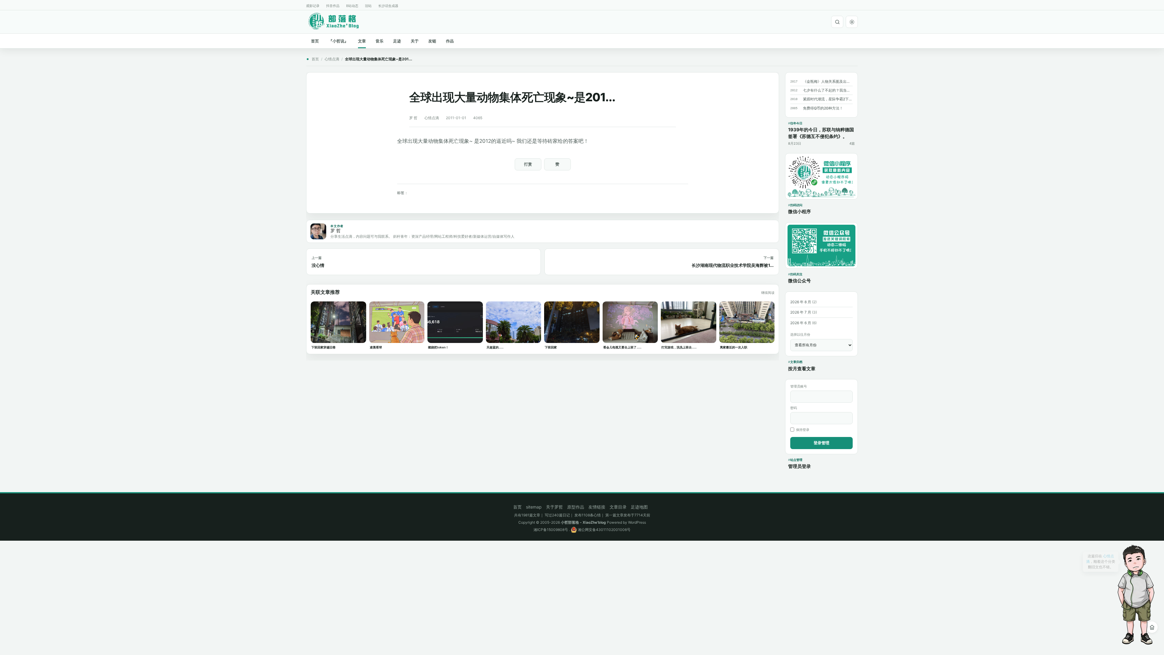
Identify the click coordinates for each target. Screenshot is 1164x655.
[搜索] (837, 22)
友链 (432, 41)
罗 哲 (413, 118)
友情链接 (596, 506)
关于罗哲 (554, 506)
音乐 (379, 41)
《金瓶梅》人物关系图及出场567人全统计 (828, 81)
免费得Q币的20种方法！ (823, 108)
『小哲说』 (338, 41)
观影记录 (312, 6)
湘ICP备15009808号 (551, 529)
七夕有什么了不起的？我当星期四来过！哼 (828, 90)
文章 (362, 41)
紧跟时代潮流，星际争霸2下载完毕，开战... (828, 99)
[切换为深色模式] (852, 22)
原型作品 (575, 506)
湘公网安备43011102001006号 (603, 529)
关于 (415, 41)
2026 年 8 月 (800, 302)
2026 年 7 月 (800, 312)
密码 (793, 408)
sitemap (534, 506)
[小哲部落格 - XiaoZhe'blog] (338, 21)
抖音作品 (333, 6)
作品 (450, 41)
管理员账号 (798, 386)
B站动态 (352, 6)
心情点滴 (332, 59)
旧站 (368, 6)
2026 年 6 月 (800, 323)
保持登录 (802, 430)
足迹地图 (639, 506)
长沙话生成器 (388, 6)
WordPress (637, 522)
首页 (315, 41)
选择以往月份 (800, 334)
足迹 (397, 41)
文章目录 (618, 506)
